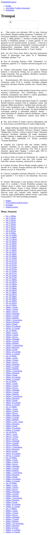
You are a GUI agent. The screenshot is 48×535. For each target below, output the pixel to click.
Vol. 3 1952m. (11, 220)
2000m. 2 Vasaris (12, 513)
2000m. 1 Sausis (12, 511)
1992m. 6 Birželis (12, 318)
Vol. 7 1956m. (11, 229)
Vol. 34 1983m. (11, 286)
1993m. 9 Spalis (11, 350)
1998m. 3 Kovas (12, 464)
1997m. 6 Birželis (12, 445)
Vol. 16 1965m (11, 248)
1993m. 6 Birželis (12, 343)
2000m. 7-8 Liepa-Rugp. (15, 524)
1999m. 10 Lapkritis (13, 504)
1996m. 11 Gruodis (13, 430)
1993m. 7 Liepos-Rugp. (14, 345)
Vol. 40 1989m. (11, 299)
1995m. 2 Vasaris (12, 386)
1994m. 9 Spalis (11, 375)
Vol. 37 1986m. (11, 292)
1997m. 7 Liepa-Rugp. (14, 447)
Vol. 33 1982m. (11, 284)
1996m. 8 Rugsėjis (12, 424)
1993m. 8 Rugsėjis (12, 348)
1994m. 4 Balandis (12, 364)
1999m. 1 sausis (11, 485)
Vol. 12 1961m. (11, 239)
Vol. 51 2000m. (11, 509)
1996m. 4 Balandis (12, 415)
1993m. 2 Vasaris (12, 335)
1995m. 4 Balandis (12, 390)
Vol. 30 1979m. (11, 278)
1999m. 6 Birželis (12, 496)
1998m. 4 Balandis (12, 466)
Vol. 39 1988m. (11, 297)
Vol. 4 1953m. (11, 222)
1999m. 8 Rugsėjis (12, 500)
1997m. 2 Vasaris (12, 437)
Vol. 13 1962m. (11, 242)
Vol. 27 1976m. (11, 271)
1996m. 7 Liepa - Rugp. (14, 422)
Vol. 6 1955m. (11, 227)
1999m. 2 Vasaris (12, 487)
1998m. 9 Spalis (11, 477)
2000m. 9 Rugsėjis (12, 526)
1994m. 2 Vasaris (12, 360)
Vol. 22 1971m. (11, 261)
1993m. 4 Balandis (12, 339)
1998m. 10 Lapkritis (13, 479)
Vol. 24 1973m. (11, 265)
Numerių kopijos (12, 207)
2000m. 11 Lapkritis (13, 530)
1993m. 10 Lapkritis (13, 352)
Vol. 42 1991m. (11, 303)
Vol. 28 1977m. (11, 273)
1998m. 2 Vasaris (12, 462)
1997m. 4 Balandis (12, 441)
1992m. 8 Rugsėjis (12, 322)
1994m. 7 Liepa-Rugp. (14, 371)
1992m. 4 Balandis (12, 314)
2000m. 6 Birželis (12, 521)
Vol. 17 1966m (11, 250)
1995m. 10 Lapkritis (13, 403)
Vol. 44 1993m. (11, 331)
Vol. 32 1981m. (11, 282)
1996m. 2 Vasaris (12, 411)
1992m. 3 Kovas (12, 311)
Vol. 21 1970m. (11, 258)
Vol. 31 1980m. (11, 280)
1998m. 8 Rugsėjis (12, 475)
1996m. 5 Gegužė (12, 418)
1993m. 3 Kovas (12, 337)
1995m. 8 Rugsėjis (12, 398)
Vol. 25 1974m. (11, 267)
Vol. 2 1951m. (11, 218)
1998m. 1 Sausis (12, 460)
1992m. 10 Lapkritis (13, 326)
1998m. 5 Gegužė (12, 468)
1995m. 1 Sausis (12, 384)
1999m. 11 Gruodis (13, 507)
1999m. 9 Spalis (11, 502)
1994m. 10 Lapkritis (13, 377)
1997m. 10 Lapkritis (13, 454)
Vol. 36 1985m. (11, 290)
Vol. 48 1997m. (11, 432)
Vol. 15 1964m (11, 246)
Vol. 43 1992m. (11, 305)
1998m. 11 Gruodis (13, 481)
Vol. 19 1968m (11, 254)
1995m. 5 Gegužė (12, 392)
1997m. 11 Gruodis (13, 456)
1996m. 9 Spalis (11, 426)
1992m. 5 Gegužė (12, 316)
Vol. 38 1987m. (11, 295)
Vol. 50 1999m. (11, 483)
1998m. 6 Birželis (12, 471)
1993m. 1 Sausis (12, 333)
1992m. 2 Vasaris (12, 309)
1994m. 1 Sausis (12, 358)
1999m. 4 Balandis (12, 492)
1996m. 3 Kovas (12, 413)
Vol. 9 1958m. (11, 233)
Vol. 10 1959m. (11, 235)
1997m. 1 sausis (11, 434)
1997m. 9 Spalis (11, 451)
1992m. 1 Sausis (12, 307)
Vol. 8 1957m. (11, 231)
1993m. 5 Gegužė (12, 341)
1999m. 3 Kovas (12, 490)
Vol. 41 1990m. (11, 301)
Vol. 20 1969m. (11, 256)
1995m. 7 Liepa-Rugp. (14, 396)
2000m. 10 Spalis (12, 528)
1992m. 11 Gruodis (13, 328)
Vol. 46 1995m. (11, 381)
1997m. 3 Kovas (12, 439)
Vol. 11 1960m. (11, 237)
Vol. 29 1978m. (11, 275)
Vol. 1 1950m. (11, 216)
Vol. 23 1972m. (11, 263)
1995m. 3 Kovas (12, 388)
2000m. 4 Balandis (12, 517)
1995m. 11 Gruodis (13, 405)
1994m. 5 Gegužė (12, 367)
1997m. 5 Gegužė (12, 443)
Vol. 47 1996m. (11, 407)
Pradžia (8, 6)
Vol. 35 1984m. (11, 288)
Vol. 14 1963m (11, 244)
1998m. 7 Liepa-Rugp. (14, 473)
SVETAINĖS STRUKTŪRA (17, 203)
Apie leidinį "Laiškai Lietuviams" (18, 8)
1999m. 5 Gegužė (12, 494)
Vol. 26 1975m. (11, 269)
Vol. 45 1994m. (11, 356)
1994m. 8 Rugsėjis (12, 373)
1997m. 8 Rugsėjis (12, 449)
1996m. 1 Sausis (12, 409)
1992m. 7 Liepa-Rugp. (14, 320)
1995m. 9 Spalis (11, 401)
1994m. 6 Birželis (12, 369)
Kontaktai (9, 205)
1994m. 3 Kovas (12, 362)
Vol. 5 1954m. (11, 225)
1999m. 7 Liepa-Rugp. (14, 498)
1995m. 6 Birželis (12, 394)
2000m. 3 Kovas (12, 515)
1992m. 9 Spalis (11, 324)
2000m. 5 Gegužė (12, 519)
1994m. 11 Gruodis (13, 379)
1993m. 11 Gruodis (13, 354)
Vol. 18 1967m (11, 252)
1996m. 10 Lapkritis (13, 428)
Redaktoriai (10, 10)
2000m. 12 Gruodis (13, 532)
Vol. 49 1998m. (11, 458)
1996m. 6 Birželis (12, 420)
